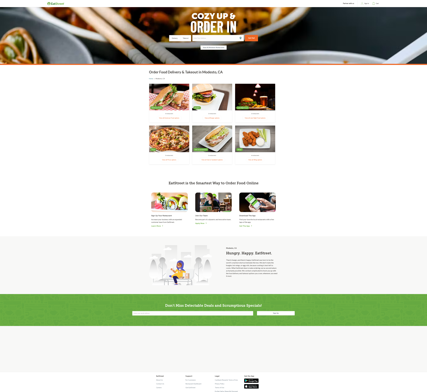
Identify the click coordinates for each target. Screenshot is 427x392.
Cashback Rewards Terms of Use (226, 380)
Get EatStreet (190, 387)
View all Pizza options (169, 160)
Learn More (156, 226)
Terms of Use (219, 387)
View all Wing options (255, 160)
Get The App (244, 226)
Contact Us (160, 384)
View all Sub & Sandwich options (212, 160)
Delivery (175, 38)
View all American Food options (169, 118)
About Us (159, 380)
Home (151, 78)
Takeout (185, 38)
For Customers (190, 380)
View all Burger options (212, 118)
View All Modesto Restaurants (213, 47)
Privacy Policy (219, 384)
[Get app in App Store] (252, 386)
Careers (159, 387)
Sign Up (276, 313)
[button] (376, 3)
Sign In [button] (366, 3)
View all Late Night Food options (255, 118)
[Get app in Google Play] (251, 380)
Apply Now (199, 223)
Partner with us (348, 3)
